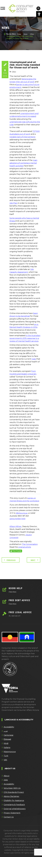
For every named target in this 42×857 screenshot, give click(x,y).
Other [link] (14, 72)
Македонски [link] (10, 752)
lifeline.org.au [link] (22, 513)
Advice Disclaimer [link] (11, 796)
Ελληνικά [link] (7, 739)
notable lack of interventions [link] (22, 137)
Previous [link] (11, 560)
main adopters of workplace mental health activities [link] (23, 163)
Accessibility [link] (9, 727)
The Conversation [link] (30, 544)
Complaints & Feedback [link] (14, 805)
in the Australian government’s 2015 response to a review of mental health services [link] (25, 338)
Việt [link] (5, 760)
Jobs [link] (6, 780)
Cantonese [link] (8, 735)
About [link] (6, 776)
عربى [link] (6, 731)
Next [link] (33, 560)
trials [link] (34, 359)
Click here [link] (12, 592)
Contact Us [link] (9, 817)
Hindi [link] (6, 743)
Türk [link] (6, 756)
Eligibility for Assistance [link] (14, 800)
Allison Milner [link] (16, 526)
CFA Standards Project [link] (14, 792)
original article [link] (24, 547)
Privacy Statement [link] (12, 813)
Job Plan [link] (13, 203)
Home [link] (19, 34)
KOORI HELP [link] (16, 588)
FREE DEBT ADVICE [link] (19, 600)
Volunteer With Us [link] (12, 788)
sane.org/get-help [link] (17, 519)
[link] (39, 14)
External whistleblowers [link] (14, 809)
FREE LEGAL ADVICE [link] (20, 612)
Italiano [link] (7, 747)
